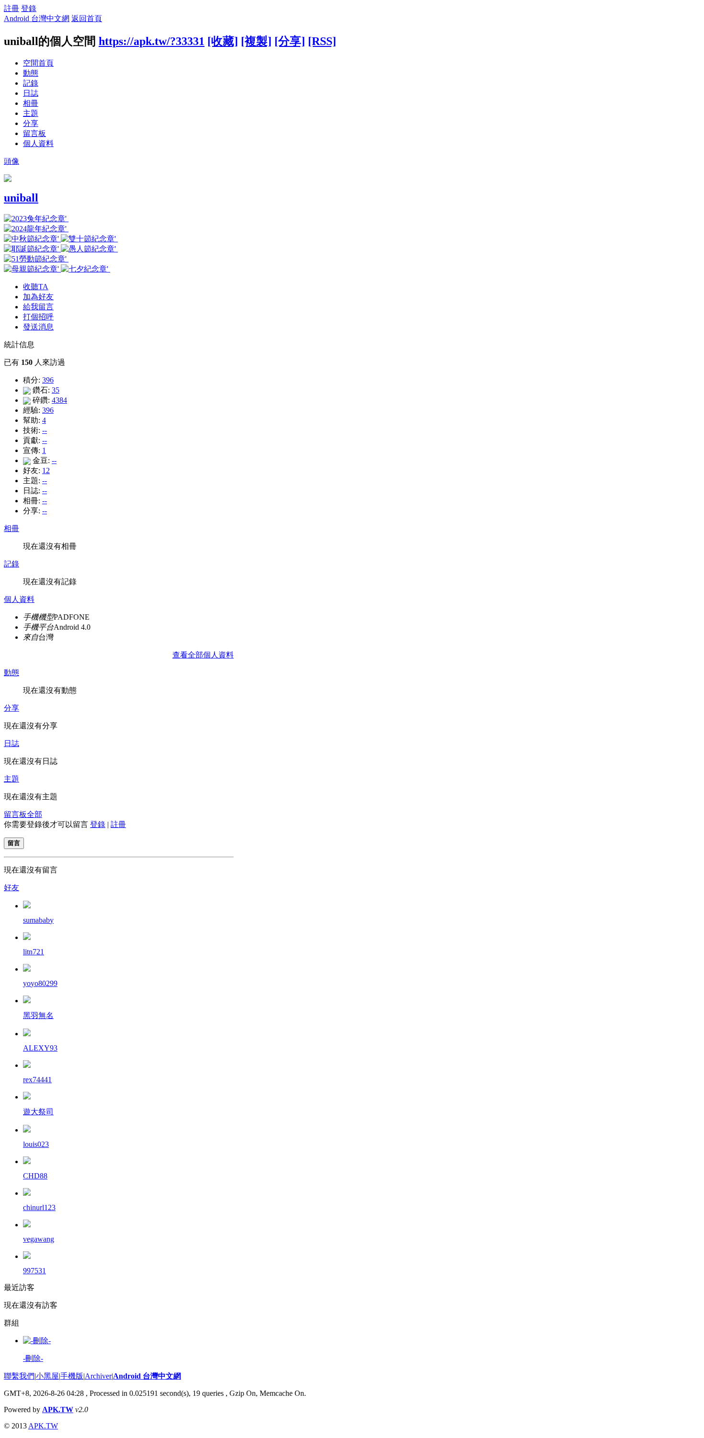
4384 (59, 400)
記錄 (30, 83)
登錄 (28, 8)
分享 (30, 123)
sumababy (38, 920)
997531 (34, 1271)
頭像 (11, 161)
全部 (34, 814)
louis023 (36, 1144)
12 (46, 470)
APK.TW (57, 1409)
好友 (11, 887)
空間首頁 (38, 63)
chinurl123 (39, 1207)
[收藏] (222, 41)
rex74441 (37, 1080)
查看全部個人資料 (203, 655)
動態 (30, 73)
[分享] (289, 41)
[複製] (256, 41)
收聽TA (35, 287)
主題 (30, 113)
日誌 (30, 93)
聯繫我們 (19, 1376)
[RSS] (322, 41)
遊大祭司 (38, 1112)
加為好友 (38, 297)
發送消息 (38, 327)
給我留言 (38, 307)
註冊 (11, 8)
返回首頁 (86, 18)
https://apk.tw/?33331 (151, 41)
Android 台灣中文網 (36, 18)
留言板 (34, 133)
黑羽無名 (38, 1015)
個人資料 (38, 143)
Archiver (98, 1376)
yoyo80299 (40, 983)
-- (44, 430)
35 (55, 390)
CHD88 (35, 1176)
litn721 (33, 952)
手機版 (71, 1376)
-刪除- (33, 1358)
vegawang (38, 1239)
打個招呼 (38, 317)
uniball (21, 198)
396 (48, 380)
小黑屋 (47, 1376)
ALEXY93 (40, 1048)
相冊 (30, 103)
